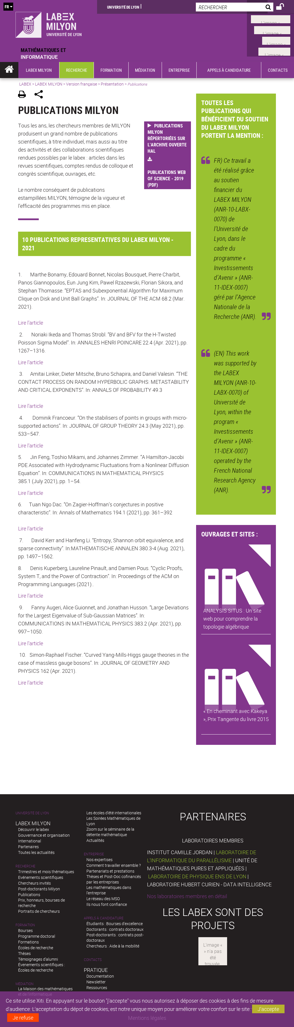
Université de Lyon (123, 6)
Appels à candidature (103, 918)
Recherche (25, 866)
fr (7, 6)
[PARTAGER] (40, 95)
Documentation (100, 976)
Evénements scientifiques (40, 877)
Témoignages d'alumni (38, 959)
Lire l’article (30, 322)
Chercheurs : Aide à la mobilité (112, 946)
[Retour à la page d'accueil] (48, 23)
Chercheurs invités (34, 883)
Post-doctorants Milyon (39, 889)
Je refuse (23, 1017)
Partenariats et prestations (110, 871)
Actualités (95, 840)
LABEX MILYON (48, 84)
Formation (25, 925)
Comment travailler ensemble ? (113, 865)
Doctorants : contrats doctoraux (115, 929)
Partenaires (28, 846)
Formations (28, 942)
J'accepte (268, 1008)
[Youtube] (272, 29)
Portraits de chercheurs (39, 911)
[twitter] (274, 50)
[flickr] (276, 40)
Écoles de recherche (35, 947)
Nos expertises (99, 859)
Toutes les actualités (36, 852)
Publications (29, 894)
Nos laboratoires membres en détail (187, 896)
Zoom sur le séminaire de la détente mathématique (110, 831)
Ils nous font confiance (106, 904)
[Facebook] (270, 18)
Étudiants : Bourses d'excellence (114, 923)
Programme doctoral (36, 936)
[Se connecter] (284, 7)
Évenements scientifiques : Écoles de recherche (41, 967)
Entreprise (94, 854)
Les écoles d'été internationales (113, 812)
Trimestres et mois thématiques (46, 871)
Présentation (112, 84)
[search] (234, 7)
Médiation (25, 983)
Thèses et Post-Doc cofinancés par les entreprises (113, 879)
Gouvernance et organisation (44, 835)
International (29, 841)
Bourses (25, 930)
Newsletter (96, 982)
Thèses (24, 953)
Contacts (93, 959)
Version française (81, 84)
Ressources (96, 987)
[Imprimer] (24, 95)
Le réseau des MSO (103, 898)
